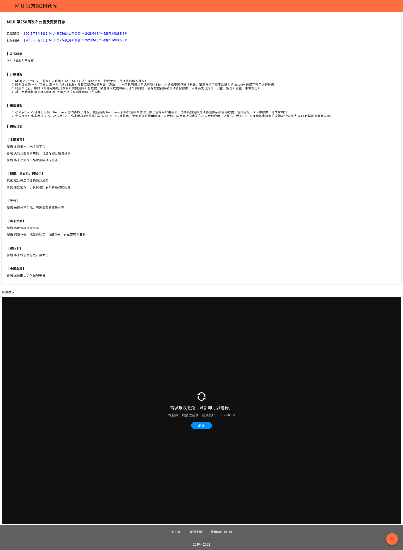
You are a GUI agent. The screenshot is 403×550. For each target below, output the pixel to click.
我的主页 (196, 532)
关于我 (176, 532)
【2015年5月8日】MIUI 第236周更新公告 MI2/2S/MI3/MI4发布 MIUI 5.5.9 (74, 33)
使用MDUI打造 (221, 532)
